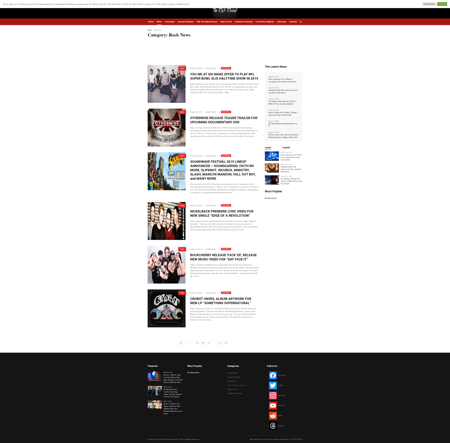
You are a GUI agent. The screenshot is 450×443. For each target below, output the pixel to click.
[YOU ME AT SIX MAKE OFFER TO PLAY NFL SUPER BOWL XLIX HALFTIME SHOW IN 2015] (167, 84)
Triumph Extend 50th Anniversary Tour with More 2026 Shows (283, 91)
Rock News (226, 68)
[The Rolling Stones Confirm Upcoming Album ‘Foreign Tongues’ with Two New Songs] (155, 390)
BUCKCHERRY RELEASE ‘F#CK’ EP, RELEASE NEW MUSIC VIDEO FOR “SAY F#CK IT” (223, 257)
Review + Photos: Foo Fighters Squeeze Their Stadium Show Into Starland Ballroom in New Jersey (173, 408)
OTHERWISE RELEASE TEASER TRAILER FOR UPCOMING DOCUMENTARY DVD (223, 120)
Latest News (232, 373)
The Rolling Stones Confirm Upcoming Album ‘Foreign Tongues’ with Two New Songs (173, 393)
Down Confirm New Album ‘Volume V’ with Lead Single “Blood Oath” (283, 113)
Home (150, 30)
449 (197, 343)
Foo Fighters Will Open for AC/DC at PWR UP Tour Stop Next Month (282, 102)
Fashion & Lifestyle (234, 393)
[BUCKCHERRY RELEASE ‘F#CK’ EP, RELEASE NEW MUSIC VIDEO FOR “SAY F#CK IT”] (167, 265)
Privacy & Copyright (155, 439)
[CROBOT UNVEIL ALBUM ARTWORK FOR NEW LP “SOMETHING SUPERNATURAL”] (167, 308)
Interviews (231, 381)
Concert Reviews (233, 377)
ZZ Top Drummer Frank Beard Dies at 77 (282, 124)
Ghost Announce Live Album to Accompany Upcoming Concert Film (282, 80)
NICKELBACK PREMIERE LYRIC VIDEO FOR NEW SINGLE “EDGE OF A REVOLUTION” (221, 213)
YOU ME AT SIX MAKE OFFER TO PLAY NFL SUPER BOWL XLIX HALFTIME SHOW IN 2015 (224, 76)
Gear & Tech (232, 389)
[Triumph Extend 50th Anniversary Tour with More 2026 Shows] (272, 168)
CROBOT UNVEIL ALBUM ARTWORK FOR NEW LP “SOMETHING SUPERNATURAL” (220, 301)
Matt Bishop (211, 68)
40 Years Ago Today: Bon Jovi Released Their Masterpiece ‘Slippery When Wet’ (283, 135)
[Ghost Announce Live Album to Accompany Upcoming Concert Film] (272, 156)
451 (209, 343)
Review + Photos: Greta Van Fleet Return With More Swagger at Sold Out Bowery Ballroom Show (173, 378)
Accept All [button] (442, 4)
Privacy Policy (297, 439)
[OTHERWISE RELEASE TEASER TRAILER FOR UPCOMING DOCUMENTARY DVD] (167, 127)
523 (220, 343)
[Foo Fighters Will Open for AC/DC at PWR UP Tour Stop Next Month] (272, 179)
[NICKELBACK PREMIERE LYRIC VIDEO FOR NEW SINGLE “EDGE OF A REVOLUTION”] (167, 221)
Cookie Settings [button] (429, 4)
